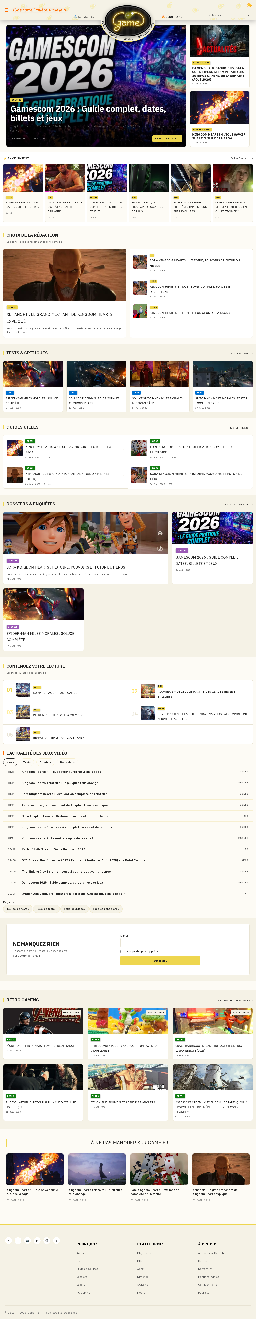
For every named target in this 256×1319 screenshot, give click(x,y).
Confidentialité (207, 1284)
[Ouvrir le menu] (6, 10)
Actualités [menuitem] (86, 16)
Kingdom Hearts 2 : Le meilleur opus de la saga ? (58, 838)
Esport (80, 1284)
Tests (27, 762)
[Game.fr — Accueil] (128, 21)
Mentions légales (208, 1276)
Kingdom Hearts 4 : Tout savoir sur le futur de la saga (61, 771)
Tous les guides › (74, 908)
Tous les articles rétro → (235, 1000)
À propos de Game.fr (211, 1253)
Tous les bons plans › (106, 908)
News (10, 762)
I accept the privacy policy (141, 951)
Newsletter (205, 1268)
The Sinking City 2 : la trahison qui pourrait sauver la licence (66, 871)
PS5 (140, 1261)
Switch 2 (142, 1284)
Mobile (141, 1292)
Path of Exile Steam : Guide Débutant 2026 (53, 849)
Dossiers (45, 762)
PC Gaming (83, 1292)
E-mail (124, 935)
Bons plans (67, 762)
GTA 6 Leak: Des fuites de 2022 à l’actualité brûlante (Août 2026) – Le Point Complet (84, 860)
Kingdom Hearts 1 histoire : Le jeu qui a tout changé (60, 783)
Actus (80, 1253)
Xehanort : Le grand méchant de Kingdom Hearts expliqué (65, 805)
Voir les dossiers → (239, 504)
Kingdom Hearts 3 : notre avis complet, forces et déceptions (67, 827)
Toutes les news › (18, 908)
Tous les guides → (240, 427)
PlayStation (144, 1253)
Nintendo (143, 1276)
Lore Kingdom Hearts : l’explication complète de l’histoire (64, 794)
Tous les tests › (46, 908)
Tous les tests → (241, 353)
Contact (203, 1261)
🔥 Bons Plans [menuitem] (172, 16)
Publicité (203, 1292)
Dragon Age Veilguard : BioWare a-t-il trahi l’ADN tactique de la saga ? (73, 893)
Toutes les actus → (241, 158)
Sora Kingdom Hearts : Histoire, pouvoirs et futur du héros (65, 816)
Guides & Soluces (87, 1268)
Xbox (140, 1268)
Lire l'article (167, 138)
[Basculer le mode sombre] (249, 5)
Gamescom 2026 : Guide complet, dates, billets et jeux (88, 113)
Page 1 (8, 902)
